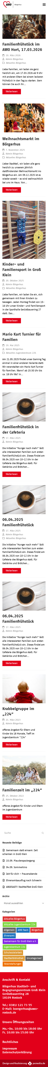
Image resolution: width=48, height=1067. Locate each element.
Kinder (31, 947)
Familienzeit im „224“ (22, 790)
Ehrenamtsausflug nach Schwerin (23, 880)
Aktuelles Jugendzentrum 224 (21, 353)
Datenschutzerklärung (17, 1052)
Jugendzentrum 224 (14, 947)
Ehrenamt (9, 935)
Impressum (9, 1048)
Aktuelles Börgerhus (16, 63)
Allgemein (9, 930)
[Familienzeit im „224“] (24, 770)
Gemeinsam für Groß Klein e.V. (20, 941)
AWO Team (23, 930)
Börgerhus (37, 930)
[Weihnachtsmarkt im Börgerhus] (24, 117)
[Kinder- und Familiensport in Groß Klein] (24, 229)
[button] (44, 4)
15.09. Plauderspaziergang (20, 860)
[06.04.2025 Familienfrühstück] (24, 499)
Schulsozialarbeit (13, 952)
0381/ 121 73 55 (20, 1005)
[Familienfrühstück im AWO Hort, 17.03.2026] (24, 26)
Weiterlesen (12, 91)
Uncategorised (34, 958)
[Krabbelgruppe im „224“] (24, 688)
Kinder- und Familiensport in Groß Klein (21, 269)
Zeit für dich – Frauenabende (21, 874)
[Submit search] (43, 833)
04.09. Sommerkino (16, 867)
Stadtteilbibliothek (13, 958)
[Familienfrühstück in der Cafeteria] (24, 406)
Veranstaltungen (12, 964)
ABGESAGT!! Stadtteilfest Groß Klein (24, 887)
